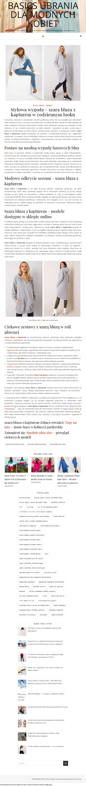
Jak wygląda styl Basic (29, 572)
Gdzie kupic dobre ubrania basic (33, 521)
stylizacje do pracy (47, 601)
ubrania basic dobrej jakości (32, 610)
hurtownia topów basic (30, 554)
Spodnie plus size (39, 432)
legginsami (11, 350)
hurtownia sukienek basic (30, 549)
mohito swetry (56, 586)
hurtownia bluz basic (50, 526)
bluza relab (24, 498)
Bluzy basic (38, 105)
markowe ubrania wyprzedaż (51, 582)
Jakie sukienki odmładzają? (31, 563)
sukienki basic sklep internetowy (34, 605)
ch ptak (30, 507)
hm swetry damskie (27, 526)
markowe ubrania (27, 582)
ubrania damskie (56, 610)
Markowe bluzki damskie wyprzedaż (35, 577)
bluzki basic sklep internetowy (48, 498)
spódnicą (10, 366)
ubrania (21, 358)
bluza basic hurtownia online (15, 444)
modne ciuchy (39, 586)
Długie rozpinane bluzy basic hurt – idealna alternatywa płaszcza (68, 479)
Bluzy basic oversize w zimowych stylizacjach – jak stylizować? (16, 479)
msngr (22, 591)
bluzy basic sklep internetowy (33, 502)
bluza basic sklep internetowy (37, 444)
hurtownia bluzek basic (30, 530)
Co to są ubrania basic (48, 507)
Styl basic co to (26, 601)
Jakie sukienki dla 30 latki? (31, 558)
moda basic (24, 586)
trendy (79, 125)
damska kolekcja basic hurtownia (34, 516)
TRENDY (49, 105)
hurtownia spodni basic (30, 540)
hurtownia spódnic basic (30, 544)
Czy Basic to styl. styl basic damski (35, 512)
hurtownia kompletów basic (32, 535)
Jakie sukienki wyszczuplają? (32, 568)
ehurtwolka (59, 516)
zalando (43, 615)
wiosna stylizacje (27, 615)
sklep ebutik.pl (58, 596)
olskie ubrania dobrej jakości (42, 591)
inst (47, 554)
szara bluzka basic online (58, 444)
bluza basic (37, 320)
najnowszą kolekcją (72, 411)
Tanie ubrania (59, 605)
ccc (21, 507)
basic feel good (40, 375)
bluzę (49, 254)
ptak (45, 596)
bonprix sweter (58, 502)
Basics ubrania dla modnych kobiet (43, 14)
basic (18, 398)
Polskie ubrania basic (29, 596)
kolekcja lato (50, 572)
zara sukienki (57, 615)
